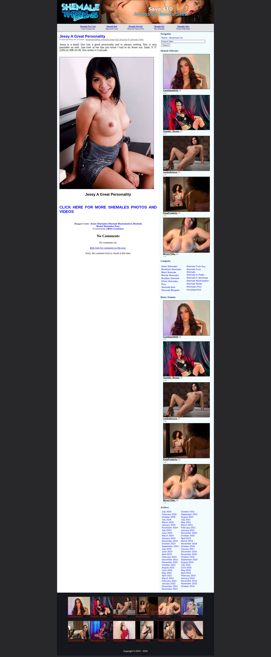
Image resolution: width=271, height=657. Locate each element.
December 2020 (189, 533)
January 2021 (188, 530)
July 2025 (166, 519)
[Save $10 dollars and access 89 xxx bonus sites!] (135, 22)
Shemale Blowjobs (170, 290)
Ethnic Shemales (169, 281)
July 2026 (166, 511)
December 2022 (170, 559)
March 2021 (187, 525)
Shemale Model (194, 283)
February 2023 (169, 557)
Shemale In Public (195, 275)
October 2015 (188, 586)
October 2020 (188, 535)
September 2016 (189, 559)
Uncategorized (193, 289)
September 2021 (189, 514)
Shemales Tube (183, 26)
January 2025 (168, 525)
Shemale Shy (159, 26)
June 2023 (167, 551)
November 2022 (170, 562)
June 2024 (167, 533)
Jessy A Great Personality (82, 36)
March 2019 (187, 541)
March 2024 (168, 535)
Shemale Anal (168, 287)
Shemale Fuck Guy (195, 266)
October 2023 (168, 543)
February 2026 (169, 514)
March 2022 (168, 578)
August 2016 (187, 562)
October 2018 (188, 546)
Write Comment (115, 228)
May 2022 (167, 573)
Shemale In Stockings (197, 277)
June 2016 (186, 567)
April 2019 (186, 538)
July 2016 (186, 565)
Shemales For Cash (88, 26)
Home (164, 37)
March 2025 (168, 522)
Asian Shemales (99, 223)
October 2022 (168, 565)
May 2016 (186, 570)
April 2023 (167, 554)
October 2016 (188, 557)
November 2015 (189, 583)
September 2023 (170, 546)
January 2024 (168, 538)
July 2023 (166, 549)
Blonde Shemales (170, 275)
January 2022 (168, 583)
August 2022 (168, 567)
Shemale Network (135, 26)
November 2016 (189, 554)
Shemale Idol (111, 26)
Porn (163, 284)
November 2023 (170, 541)
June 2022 (167, 570)
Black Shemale (168, 272)
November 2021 (170, 589)
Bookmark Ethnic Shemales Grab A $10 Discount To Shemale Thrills (115, 40)
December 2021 (170, 586)
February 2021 (188, 527)
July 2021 (186, 519)
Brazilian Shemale (170, 278)
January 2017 (188, 549)
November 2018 (189, 543)
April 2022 (167, 575)
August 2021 (187, 517)
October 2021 (188, 511)
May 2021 (186, 522)
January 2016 (188, 578)
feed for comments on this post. (108, 248)
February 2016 (188, 575)
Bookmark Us (176, 37)
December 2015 (189, 581)
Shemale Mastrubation (120, 223)
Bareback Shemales (171, 269)
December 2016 (189, 551)
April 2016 (186, 573)
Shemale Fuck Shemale (193, 270)
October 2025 (168, 517)
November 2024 (170, 527)
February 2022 (169, 581)
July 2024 (166, 530)
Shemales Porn (112, 226)
